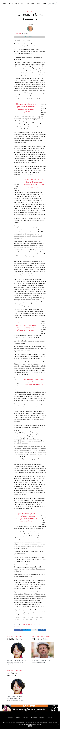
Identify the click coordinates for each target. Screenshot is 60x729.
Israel (40, 624)
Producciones (19, 3)
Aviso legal (25, 717)
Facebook (18, 629)
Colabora (44, 3)
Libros (27, 3)
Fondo (5, 3)
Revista (11, 3)
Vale (30, 726)
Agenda (33, 3)
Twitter (27, 629)
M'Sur (38, 3)
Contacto (42, 717)
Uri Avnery (30, 24)
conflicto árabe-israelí (30, 624)
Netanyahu (16, 626)
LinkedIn (42, 629)
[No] (58, 725)
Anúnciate (34, 717)
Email (34, 629)
